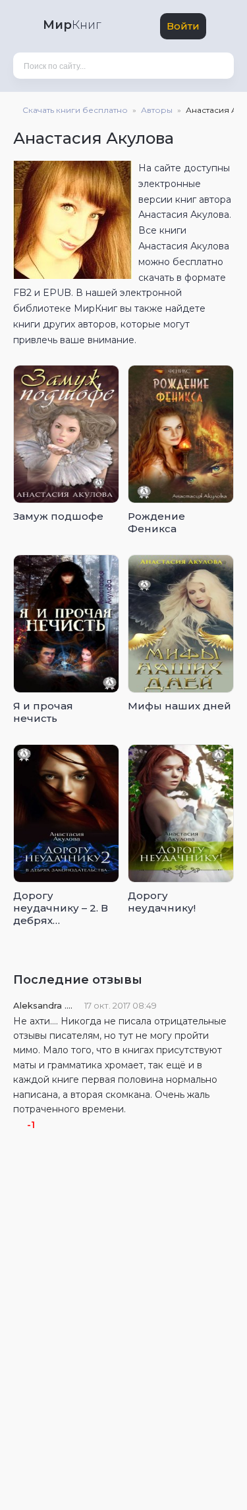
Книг (72, 25)
